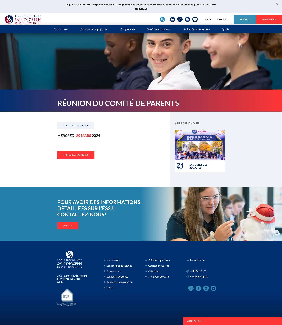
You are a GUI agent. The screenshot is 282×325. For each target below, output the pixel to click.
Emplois (222, 19)
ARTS (208, 19)
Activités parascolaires (197, 29)
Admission (269, 19)
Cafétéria (153, 271)
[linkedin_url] (172, 19)
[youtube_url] (195, 19)
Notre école (61, 29)
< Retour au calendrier (76, 125)
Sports (225, 29)
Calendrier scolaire (158, 265)
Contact (67, 225)
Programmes (127, 29)
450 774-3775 (198, 271)
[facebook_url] (180, 19)
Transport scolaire (158, 276)
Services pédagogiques (94, 29)
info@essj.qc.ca (199, 276)
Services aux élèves (158, 29)
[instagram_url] (187, 19)
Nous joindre (197, 260)
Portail (245, 19)
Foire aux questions (159, 260)
